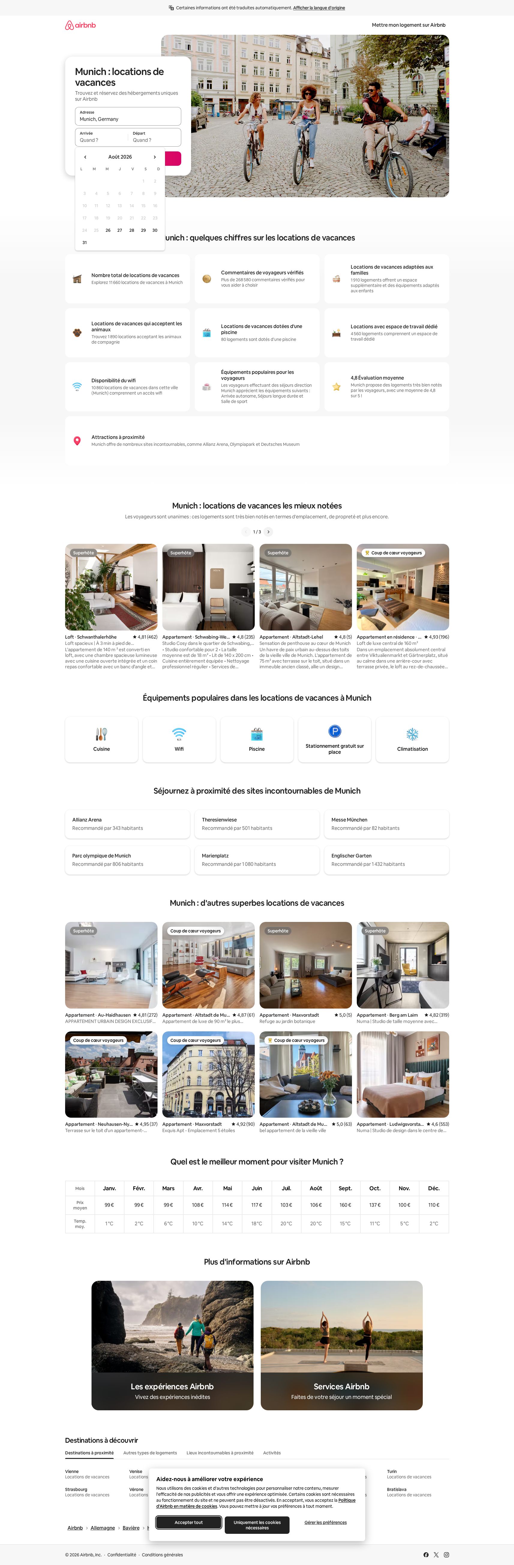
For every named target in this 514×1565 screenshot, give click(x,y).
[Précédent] (246, 532)
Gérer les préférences (325, 1522)
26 (108, 230)
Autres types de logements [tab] (150, 1453)
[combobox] (128, 119)
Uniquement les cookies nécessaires (257, 1525)
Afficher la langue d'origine (319, 7)
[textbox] (101, 140)
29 (143, 230)
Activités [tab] (272, 1453)
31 (85, 242)
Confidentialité (121, 1555)
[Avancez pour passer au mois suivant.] (154, 157)
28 (131, 230)
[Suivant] (268, 532)
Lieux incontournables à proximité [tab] (220, 1453)
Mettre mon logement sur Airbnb (409, 25)
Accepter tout (189, 1522)
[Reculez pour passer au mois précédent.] (85, 157)
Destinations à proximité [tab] (89, 1453)
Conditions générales (162, 1555)
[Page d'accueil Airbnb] (80, 25)
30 (155, 230)
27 (119, 230)
